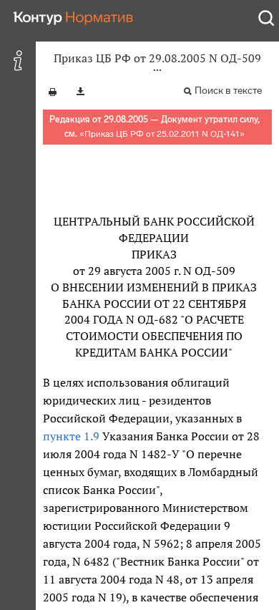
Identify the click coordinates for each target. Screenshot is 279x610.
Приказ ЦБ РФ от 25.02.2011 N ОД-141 (162, 134)
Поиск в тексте (228, 90)
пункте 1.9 (71, 436)
